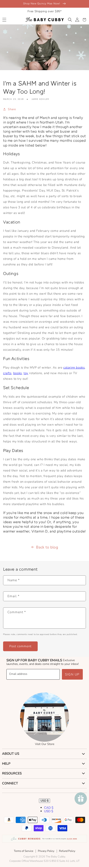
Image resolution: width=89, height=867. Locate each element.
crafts (7, 373)
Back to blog (47, 547)
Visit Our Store (44, 744)
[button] (4, 19)
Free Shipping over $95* (45, 11)
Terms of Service (23, 851)
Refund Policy (67, 851)
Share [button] (12, 109)
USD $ (44, 800)
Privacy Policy (46, 851)
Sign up (72, 674)
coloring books (74, 367)
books (17, 373)
